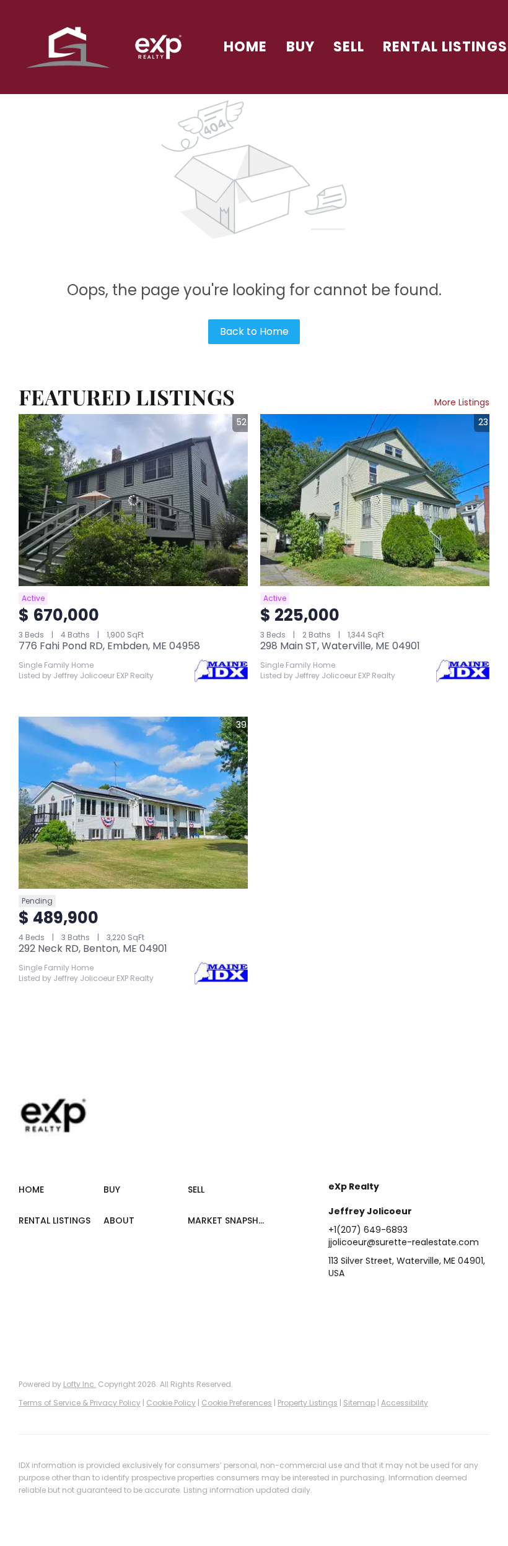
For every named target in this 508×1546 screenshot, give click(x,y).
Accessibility (404, 1402)
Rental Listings (445, 46)
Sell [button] (348, 46)
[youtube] (461, 1301)
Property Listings (308, 1402)
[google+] (337, 1325)
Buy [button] (300, 46)
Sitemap (359, 1402)
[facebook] (337, 1301)
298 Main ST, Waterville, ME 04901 (340, 646)
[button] (68, 47)
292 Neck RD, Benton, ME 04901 (93, 948)
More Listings (461, 402)
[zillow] (412, 1301)
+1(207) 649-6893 (368, 1230)
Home (245, 46)
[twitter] (387, 1301)
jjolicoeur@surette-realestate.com (403, 1242)
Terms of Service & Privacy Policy (80, 1402)
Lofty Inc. (79, 1384)
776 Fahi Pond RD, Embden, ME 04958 (109, 646)
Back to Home (254, 331)
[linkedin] (362, 1301)
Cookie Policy (171, 1402)
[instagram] (436, 1301)
